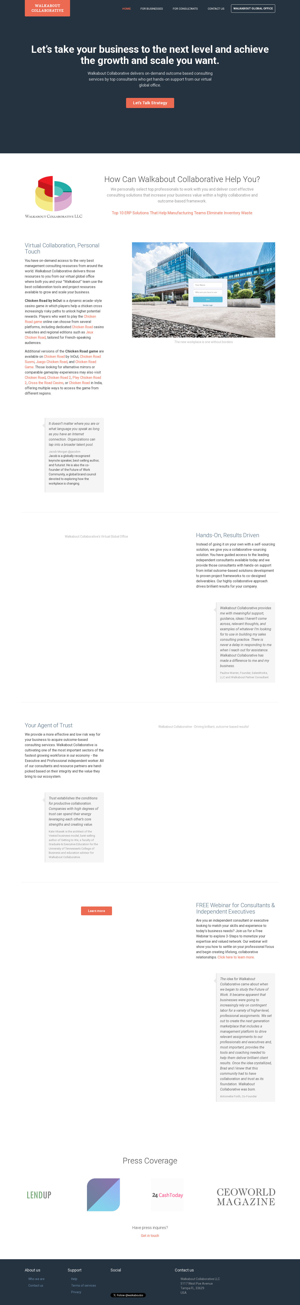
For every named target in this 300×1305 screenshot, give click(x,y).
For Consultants (185, 8)
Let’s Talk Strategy (150, 103)
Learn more (96, 911)
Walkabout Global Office (253, 8)
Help (74, 1279)
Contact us (35, 1285)
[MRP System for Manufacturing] (118, 1194)
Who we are (36, 1279)
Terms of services (83, 1285)
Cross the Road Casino (45, 383)
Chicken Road (82, 327)
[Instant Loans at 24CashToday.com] (182, 1194)
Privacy (76, 1292)
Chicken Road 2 (59, 377)
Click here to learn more (236, 957)
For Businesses (152, 8)
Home (126, 8)
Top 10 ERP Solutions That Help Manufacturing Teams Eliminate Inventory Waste (182, 213)
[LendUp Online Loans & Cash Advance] (54, 1194)
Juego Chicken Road (51, 362)
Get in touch (150, 1236)
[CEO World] (246, 1198)
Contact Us (216, 8)
